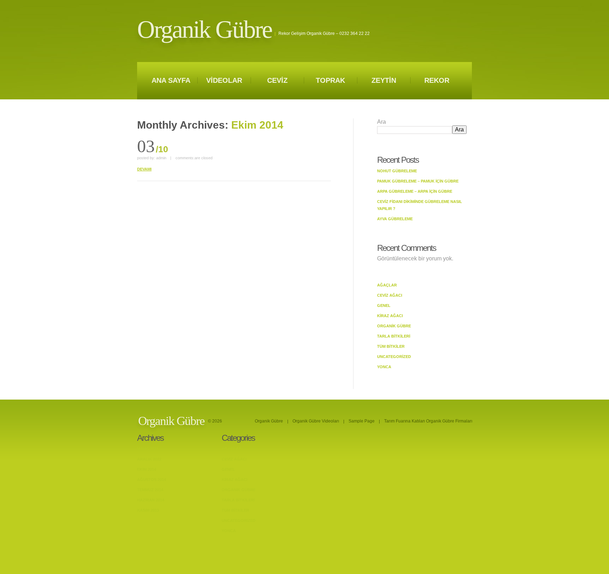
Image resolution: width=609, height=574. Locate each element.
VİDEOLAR (224, 80)
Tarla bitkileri (393, 336)
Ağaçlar (387, 285)
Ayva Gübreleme (395, 219)
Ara (381, 122)
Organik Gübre (204, 29)
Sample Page (362, 421)
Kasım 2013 (148, 510)
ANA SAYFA (171, 80)
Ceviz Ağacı (389, 295)
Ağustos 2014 (151, 479)
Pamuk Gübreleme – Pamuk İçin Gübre (418, 181)
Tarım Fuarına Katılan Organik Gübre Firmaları (428, 421)
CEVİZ (277, 80)
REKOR (436, 80)
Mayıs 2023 (147, 449)
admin (161, 158)
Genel (383, 305)
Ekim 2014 (146, 469)
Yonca (384, 367)
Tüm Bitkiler (391, 346)
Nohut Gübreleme (397, 171)
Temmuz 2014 (150, 490)
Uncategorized (394, 356)
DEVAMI (144, 169)
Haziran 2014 (150, 500)
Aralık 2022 (149, 459)
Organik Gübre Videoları (316, 421)
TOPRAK (330, 80)
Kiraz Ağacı (390, 316)
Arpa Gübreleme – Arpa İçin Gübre (414, 191)
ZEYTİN (383, 80)
